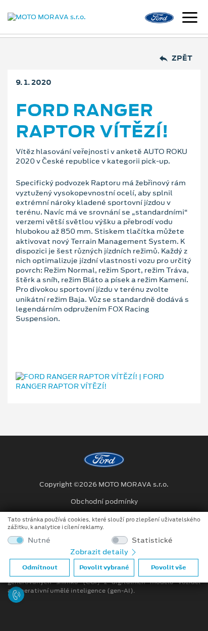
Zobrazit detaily (100, 552)
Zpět (182, 58)
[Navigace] (190, 19)
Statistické (152, 540)
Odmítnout (40, 567)
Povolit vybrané (104, 567)
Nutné (39, 540)
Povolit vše (168, 567)
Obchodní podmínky (104, 501)
